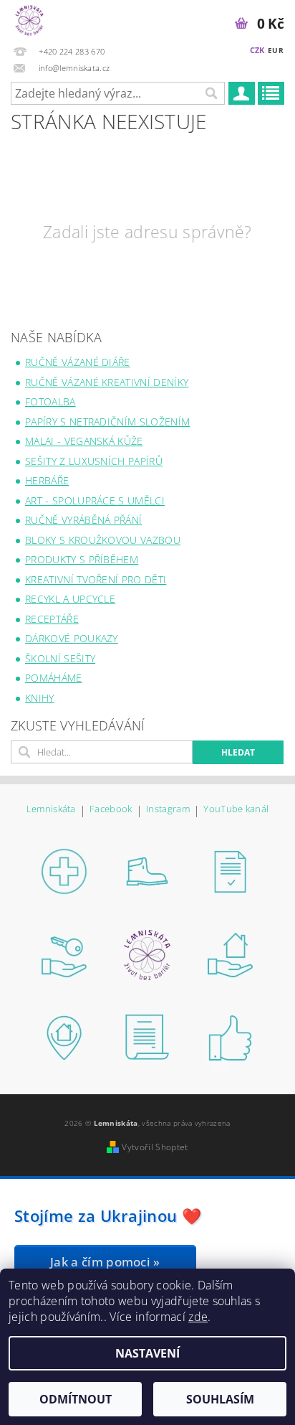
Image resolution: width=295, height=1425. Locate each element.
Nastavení (147, 1353)
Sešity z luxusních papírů (94, 461)
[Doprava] (147, 871)
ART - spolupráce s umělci (95, 500)
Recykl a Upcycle (70, 599)
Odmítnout (75, 1399)
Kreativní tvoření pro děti (95, 579)
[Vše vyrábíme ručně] (230, 1037)
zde (198, 1317)
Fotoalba (50, 401)
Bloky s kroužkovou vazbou (102, 540)
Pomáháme (53, 678)
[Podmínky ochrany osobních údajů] (64, 954)
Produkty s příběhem (81, 559)
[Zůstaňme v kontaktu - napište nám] (147, 1037)
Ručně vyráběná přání (83, 520)
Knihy (39, 698)
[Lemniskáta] (29, 18)
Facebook (111, 809)
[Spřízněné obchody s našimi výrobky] (64, 1037)
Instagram (168, 809)
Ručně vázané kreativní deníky (106, 382)
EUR (276, 50)
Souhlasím (220, 1399)
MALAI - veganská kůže (84, 441)
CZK (257, 49)
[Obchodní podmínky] (230, 871)
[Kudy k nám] (230, 954)
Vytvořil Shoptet (155, 1147)
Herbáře (47, 480)
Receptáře (52, 619)
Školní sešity (60, 658)
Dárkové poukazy (71, 638)
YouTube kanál (236, 809)
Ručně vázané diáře (77, 362)
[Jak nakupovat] (64, 871)
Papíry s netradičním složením (107, 421)
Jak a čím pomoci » (105, 1262)
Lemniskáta (51, 809)
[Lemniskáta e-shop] (147, 954)
